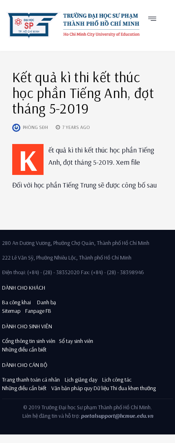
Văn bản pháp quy (71, 388)
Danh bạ (46, 302)
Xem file (128, 162)
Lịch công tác (116, 379)
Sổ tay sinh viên (77, 341)
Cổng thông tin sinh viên (28, 341)
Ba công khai (16, 302)
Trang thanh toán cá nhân (31, 379)
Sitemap (11, 310)
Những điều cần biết (24, 349)
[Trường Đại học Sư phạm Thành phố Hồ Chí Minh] (73, 25)
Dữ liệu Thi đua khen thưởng (125, 388)
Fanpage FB (38, 310)
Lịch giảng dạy (81, 379)
